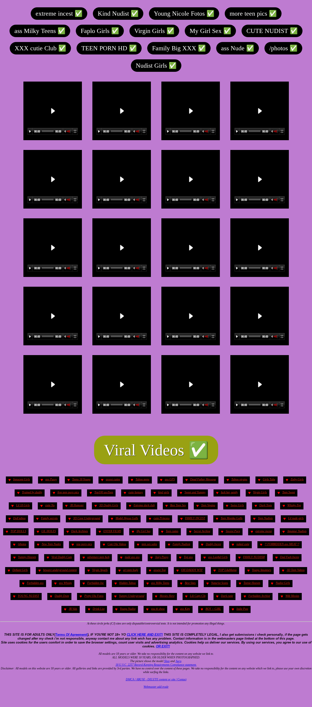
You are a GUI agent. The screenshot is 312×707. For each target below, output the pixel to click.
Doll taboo (19, 518)
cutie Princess (162, 518)
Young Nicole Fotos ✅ (184, 13)
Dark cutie (227, 596)
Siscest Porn (233, 531)
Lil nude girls (296, 518)
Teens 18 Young (81, 479)
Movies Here (167, 596)
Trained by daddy (32, 492)
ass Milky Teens (160, 583)
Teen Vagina (208, 505)
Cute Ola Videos (116, 544)
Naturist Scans (219, 583)
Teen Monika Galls (232, 518)
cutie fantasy (135, 492)
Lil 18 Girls (23, 505)
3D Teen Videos (296, 570)
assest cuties (113, 479)
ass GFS (170, 479)
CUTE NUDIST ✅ (272, 30)
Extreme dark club (144, 505)
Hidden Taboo (127, 583)
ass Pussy (51, 479)
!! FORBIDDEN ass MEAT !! (282, 544)
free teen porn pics (68, 492)
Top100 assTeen (103, 492)
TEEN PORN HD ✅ (109, 48)
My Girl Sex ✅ (210, 30)
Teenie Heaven (252, 583)
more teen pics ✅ (253, 13)
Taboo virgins (239, 479)
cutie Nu (50, 505)
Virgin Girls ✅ (154, 30)
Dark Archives (79, 531)
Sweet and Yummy (195, 492)
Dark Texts (265, 505)
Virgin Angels (100, 570)
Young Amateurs (261, 570)
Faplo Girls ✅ (100, 30)
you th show (158, 609)
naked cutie (242, 544)
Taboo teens (142, 479)
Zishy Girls (297, 479)
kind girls (163, 492)
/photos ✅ (283, 48)
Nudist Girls (283, 583)
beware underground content (60, 570)
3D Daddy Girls (108, 505)
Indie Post (242, 609)
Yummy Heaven (27, 557)
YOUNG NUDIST (28, 596)
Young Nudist (128, 609)
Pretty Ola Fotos (94, 596)
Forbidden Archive (259, 596)
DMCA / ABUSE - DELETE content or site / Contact (156, 679)
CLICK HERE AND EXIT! (145, 634)
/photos (22, 544)
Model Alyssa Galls (127, 518)
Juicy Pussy (161, 557)
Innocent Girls (21, 479)
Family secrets (49, 518)
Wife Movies (292, 596)
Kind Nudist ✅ (118, 13)
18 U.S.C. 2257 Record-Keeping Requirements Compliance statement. (156, 664)
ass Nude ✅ (237, 48)
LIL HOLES (48, 531)
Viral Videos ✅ (156, 450)
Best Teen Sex (178, 505)
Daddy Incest (213, 544)
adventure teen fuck (98, 557)
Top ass (188, 557)
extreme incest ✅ (59, 13)
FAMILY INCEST (195, 518)
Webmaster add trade (156, 686)
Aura (178, 661)
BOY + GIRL (213, 609)
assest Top (160, 570)
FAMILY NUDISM (254, 557)
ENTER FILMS (112, 531)
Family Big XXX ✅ (179, 48)
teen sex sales (149, 544)
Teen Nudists (265, 518)
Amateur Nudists (297, 531)
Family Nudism (181, 544)
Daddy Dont (62, 596)
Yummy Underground (131, 596)
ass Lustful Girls (218, 557)
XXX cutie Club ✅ (40, 48)
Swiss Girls (237, 505)
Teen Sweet (288, 492)
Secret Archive (202, 531)
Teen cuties (172, 531)
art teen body (130, 570)
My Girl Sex (143, 531)
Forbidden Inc (95, 583)
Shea (167, 661)
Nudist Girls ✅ (156, 65)
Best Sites (190, 583)
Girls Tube (269, 479)
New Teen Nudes (51, 544)
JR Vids (73, 609)
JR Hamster (77, 505)
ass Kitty (185, 609)
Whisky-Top (294, 505)
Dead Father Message (203, 479)
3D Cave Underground (86, 518)
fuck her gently (229, 492)
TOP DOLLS (18, 531)
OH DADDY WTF (192, 570)
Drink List (99, 609)
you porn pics (84, 544)
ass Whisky (65, 583)
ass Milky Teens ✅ (39, 30)
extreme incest (263, 531)
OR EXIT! (163, 646)
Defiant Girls (20, 570)
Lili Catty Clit (197, 596)
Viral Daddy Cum (61, 557)
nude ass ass (132, 557)
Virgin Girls (260, 492)
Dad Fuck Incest (289, 557)
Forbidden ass (35, 583)
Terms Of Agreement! (71, 634)
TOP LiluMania (227, 570)
